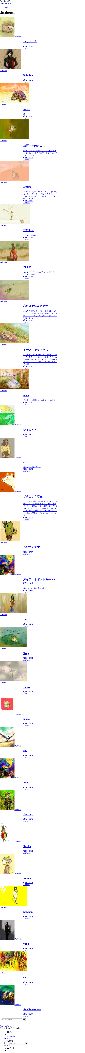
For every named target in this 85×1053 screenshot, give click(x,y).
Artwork (12, 1036)
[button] (24, 1019)
